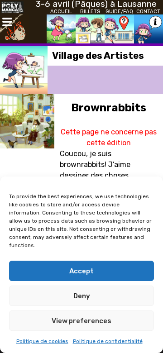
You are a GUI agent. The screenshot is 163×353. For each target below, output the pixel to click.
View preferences (81, 321)
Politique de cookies (42, 341)
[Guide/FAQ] (119, 28)
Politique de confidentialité (108, 341)
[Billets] (90, 28)
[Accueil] (61, 28)
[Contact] (148, 28)
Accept (81, 271)
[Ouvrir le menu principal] (7, 21)
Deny (81, 296)
